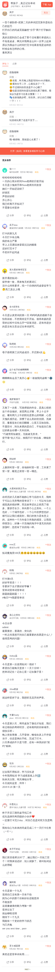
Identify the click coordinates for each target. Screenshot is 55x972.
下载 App (47, 4)
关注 (46, 13)
